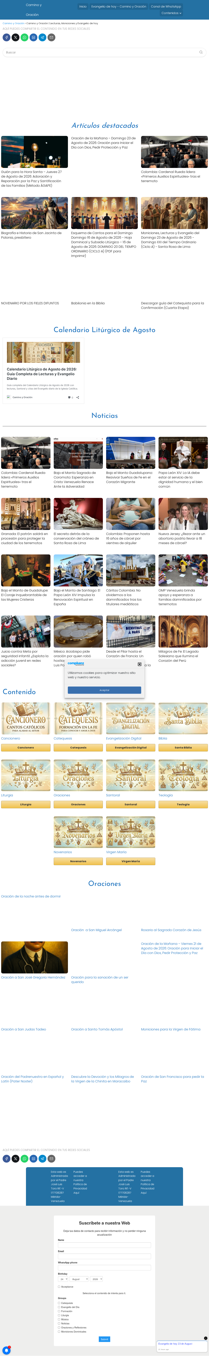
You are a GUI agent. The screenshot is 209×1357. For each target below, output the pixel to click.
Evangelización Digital (131, 747)
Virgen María (131, 861)
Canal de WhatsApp (166, 6)
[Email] (51, 37)
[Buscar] (200, 51)
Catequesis (78, 747)
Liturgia (25, 804)
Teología (183, 804)
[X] (15, 37)
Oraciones (78, 804)
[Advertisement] (104, 89)
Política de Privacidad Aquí (80, 1188)
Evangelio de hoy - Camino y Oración (118, 6)
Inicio (83, 6)
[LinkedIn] (33, 37)
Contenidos (170, 13)
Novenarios (78, 861)
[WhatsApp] (24, 37)
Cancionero (25, 747)
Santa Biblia (183, 747)
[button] (139, 664)
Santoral (131, 804)
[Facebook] (6, 37)
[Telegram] (42, 37)
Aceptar (104, 690)
